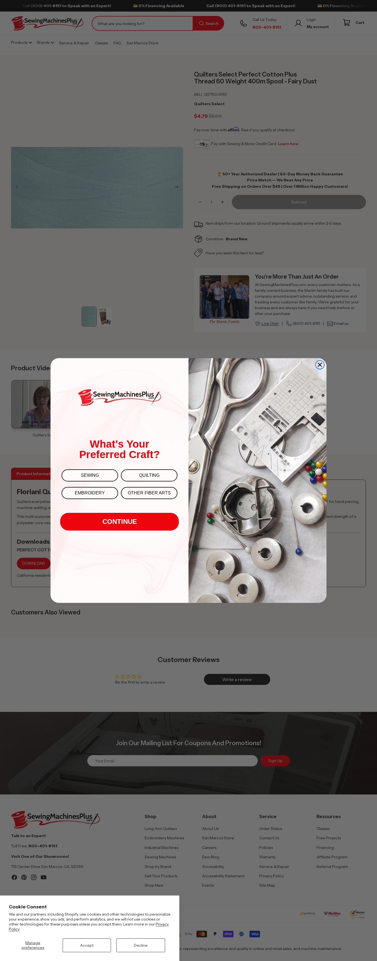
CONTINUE (119, 521)
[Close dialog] (319, 364)
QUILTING (149, 475)
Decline (141, 945)
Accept (87, 945)
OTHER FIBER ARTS (149, 493)
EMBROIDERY (90, 493)
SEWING (90, 475)
